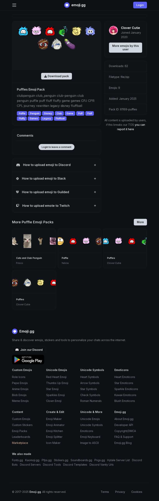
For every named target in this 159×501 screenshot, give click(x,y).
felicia (65, 263)
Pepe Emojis (20, 383)
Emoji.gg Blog (123, 442)
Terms (105, 491)
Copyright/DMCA (125, 431)
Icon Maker (53, 442)
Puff (80, 113)
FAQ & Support (123, 436)
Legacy (46, 118)
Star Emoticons (123, 383)
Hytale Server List (118, 460)
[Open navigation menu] (14, 5)
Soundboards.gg (81, 460)
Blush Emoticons (124, 400)
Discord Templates (75, 464)
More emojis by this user (125, 47)
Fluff (89, 113)
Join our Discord (31, 349)
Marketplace (20, 442)
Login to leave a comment (56, 147)
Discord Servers (30, 464)
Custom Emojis (21, 419)
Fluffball (60, 118)
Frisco (19, 263)
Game (70, 113)
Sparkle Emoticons (126, 389)
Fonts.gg (17, 460)
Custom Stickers (22, 425)
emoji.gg (78, 5)
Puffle (22, 113)
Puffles (111, 258)
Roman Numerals (91, 400)
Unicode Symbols (91, 425)
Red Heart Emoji (56, 377)
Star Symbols (88, 389)
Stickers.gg (61, 460)
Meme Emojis (20, 400)
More (140, 222)
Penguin (34, 113)
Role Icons (18, 377)
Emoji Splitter (54, 436)
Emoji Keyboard (90, 436)
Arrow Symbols (89, 383)
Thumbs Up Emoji (57, 383)
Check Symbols (90, 395)
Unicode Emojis (90, 419)
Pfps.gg (47, 460)
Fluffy (22, 118)
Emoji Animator (55, 425)
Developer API (123, 425)
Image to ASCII (89, 442)
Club (59, 113)
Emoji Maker (54, 419)
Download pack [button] (58, 76)
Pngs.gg (99, 460)
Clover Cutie (130, 28)
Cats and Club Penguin (29, 258)
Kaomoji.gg (32, 460)
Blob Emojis (19, 395)
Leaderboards (21, 436)
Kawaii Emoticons (125, 395)
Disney (48, 113)
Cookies (136, 491)
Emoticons (86, 431)
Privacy (120, 491)
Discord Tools (52, 464)
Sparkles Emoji (55, 395)
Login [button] (140, 5)
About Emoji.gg (123, 419)
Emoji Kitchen (54, 431)
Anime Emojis (20, 389)
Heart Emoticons (124, 377)
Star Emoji (52, 389)
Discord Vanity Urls (102, 464)
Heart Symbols (89, 377)
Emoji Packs (19, 431)
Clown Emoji (53, 400)
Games (34, 118)
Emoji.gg (26, 331)
